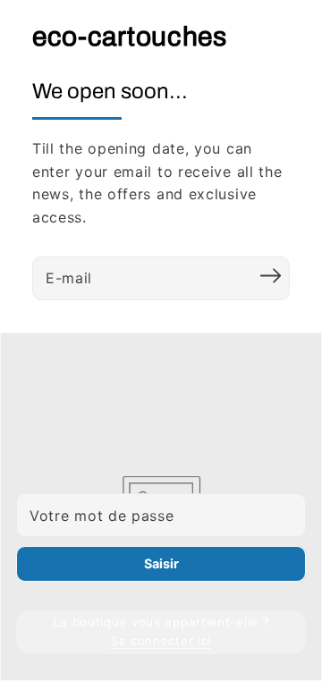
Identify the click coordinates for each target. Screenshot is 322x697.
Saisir (161, 563)
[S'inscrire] (270, 276)
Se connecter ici (161, 641)
